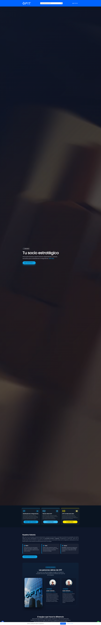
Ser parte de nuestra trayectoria (29, 556)
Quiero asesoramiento (28, 262)
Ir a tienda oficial (50, 522)
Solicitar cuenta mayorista (30, 522)
